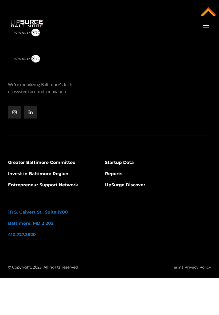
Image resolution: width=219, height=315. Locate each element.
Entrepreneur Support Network (43, 184)
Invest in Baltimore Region (38, 173)
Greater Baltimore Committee (41, 162)
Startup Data (119, 162)
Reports (114, 173)
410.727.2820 (22, 234)
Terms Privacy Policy (191, 267)
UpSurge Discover (125, 184)
